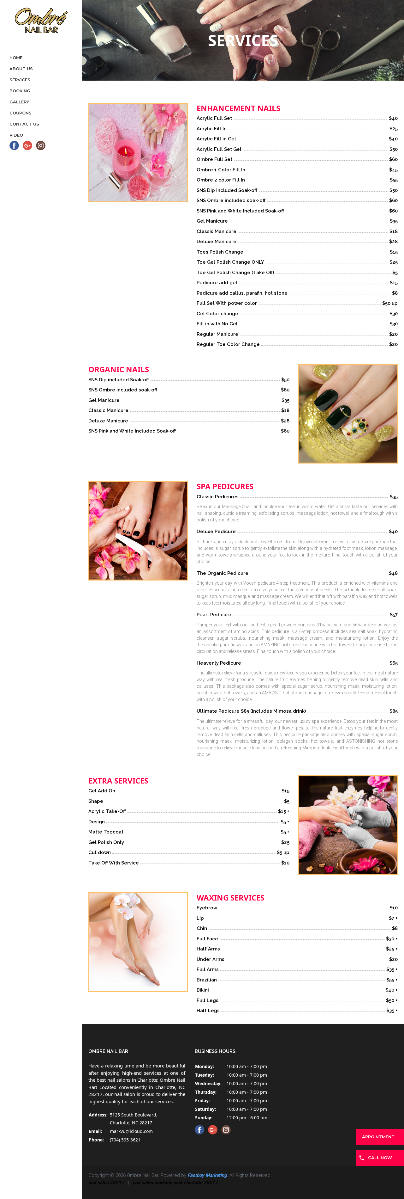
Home (15, 57)
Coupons (20, 112)
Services (19, 79)
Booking (19, 90)
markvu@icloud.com (131, 1131)
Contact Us (24, 123)
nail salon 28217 (106, 1182)
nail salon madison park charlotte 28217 (175, 1182)
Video (16, 135)
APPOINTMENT (378, 1136)
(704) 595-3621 (125, 1140)
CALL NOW (380, 1157)
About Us (21, 68)
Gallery (19, 101)
